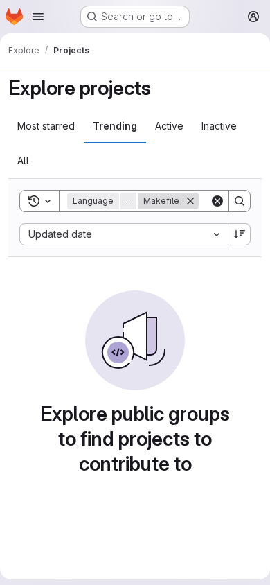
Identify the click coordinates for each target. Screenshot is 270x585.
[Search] (239, 201)
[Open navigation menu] (38, 17)
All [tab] (23, 160)
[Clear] (217, 201)
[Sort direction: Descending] (239, 234)
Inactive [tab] (219, 126)
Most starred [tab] (46, 126)
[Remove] (190, 201)
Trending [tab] (115, 126)
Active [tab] (169, 126)
